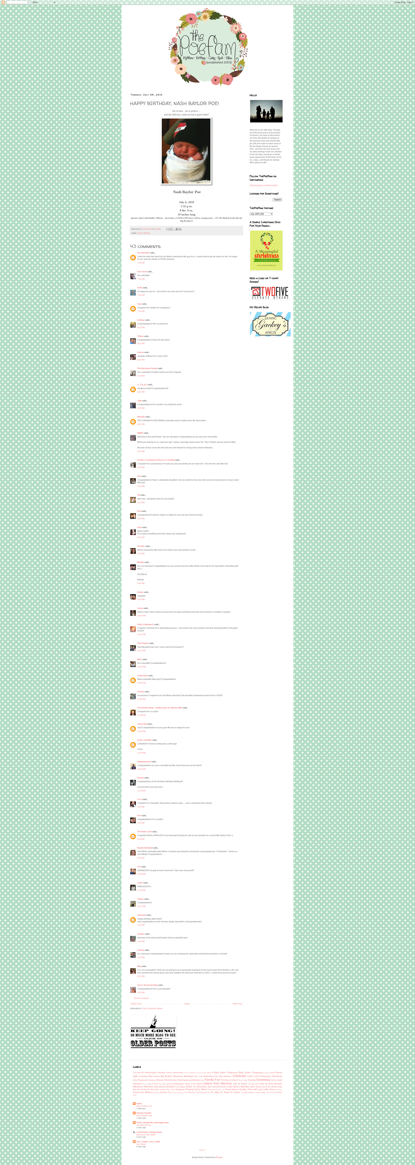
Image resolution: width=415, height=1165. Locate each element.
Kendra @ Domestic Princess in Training (156, 460)
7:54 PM (141, 295)
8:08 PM (141, 360)
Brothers (228, 1076)
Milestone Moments (143, 1086)
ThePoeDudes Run (203, 1092)
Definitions (152, 1080)
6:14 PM (141, 976)
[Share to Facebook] (177, 229)
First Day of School (229, 1080)
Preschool (211, 1089)
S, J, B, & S (142, 385)
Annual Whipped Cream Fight (195, 1073)
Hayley (140, 778)
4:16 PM (141, 941)
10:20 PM (141, 667)
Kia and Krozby (165, 1084)
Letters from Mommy (217, 1083)
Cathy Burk (142, 675)
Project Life (220, 1089)
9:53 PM (141, 599)
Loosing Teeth (253, 1084)
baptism (267, 1073)
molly (139, 288)
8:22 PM (141, 392)
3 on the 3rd (138, 1072)
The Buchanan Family (147, 368)
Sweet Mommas (178, 1092)
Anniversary (178, 1072)
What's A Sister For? (144, 1106)
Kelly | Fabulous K (145, 624)
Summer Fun (165, 1092)
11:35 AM (141, 890)
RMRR (140, 433)
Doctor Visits (176, 1080)
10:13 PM (141, 650)
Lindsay (141, 320)
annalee (141, 934)
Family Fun (212, 1079)
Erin (139, 476)
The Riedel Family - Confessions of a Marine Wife (159, 708)
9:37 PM (141, 554)
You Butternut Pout (143, 1125)
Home (187, 1004)
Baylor (272, 1073)
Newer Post (136, 1004)
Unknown (141, 915)
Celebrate (239, 1076)
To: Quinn (235, 1092)
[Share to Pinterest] (180, 229)
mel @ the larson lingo (147, 985)
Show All (202, 1150)
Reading (279, 1089)
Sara (139, 304)
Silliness (149, 1092)
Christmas (277, 1076)
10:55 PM (141, 683)
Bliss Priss (198, 1076)
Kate (139, 527)
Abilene (169, 1073)
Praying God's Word (196, 1089)
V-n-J (139, 799)
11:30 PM (141, 753)
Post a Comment (141, 998)
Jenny (140, 608)
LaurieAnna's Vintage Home (149, 1132)
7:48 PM (141, 263)
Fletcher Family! (143, 1113)
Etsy (202, 1080)
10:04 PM (141, 616)
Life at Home (240, 1083)
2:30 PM (141, 925)
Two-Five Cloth (272, 1092)
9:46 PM (141, 583)
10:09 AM (141, 874)
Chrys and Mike (144, 740)
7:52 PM (141, 279)
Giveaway (263, 1079)
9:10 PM (141, 486)
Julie (139, 401)
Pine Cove (170, 1089)
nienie (139, 1103)
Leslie (140, 883)
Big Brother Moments (172, 1076)
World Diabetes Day (144, 1115)
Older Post (237, 1004)
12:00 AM (141, 769)
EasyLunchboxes (191, 1080)
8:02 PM (141, 343)
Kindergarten (178, 1084)
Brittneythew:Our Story (214, 1076)
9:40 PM (141, 992)
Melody (140, 562)
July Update (141, 1144)
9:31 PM (141, 537)
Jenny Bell (142, 724)
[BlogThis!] (170, 229)
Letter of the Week (193, 1084)
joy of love (153, 1084)
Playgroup (180, 1089)
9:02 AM (140, 807)
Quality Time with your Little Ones (257, 1089)
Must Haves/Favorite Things (220, 1087)
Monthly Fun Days (175, 1086)
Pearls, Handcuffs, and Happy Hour (152, 1122)
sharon (140, 352)
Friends (252, 1080)
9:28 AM (140, 839)
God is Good (276, 1080)
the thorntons (143, 253)
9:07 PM (141, 467)
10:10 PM (141, 634)
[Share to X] (174, 229)
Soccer (156, 1092)
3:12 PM (141, 957)
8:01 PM (141, 327)
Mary (139, 659)
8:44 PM (141, 451)
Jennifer (141, 546)
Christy (140, 692)
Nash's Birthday (143, 233)
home (145, 1084)
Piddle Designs (160, 1089)
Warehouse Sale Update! (146, 1135)
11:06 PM (141, 699)
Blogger (219, 1157)
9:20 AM (140, 823)
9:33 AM (140, 858)
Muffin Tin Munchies (196, 1086)
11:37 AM (141, 906)
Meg (139, 966)
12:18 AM (141, 791)
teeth (193, 1092)
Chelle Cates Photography (259, 1076)
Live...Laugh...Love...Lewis (148, 1141)
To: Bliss (215, 1092)
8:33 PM (141, 408)
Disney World (163, 1080)
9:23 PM (141, 502)
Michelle (141, 417)
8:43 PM (141, 424)
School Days (138, 1092)
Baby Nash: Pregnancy (226, 1072)
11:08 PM (141, 715)
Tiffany (140, 336)
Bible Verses (154, 1076)
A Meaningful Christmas (155, 1072)
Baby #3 (210, 1073)
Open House (255, 1087)
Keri (139, 815)
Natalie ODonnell (145, 848)
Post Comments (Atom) (152, 1008)
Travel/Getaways (248, 1092)
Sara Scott (142, 272)
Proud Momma (231, 1089)
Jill (138, 495)
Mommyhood (160, 1087)
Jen (139, 867)
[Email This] (167, 229)
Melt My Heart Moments (271, 1084)
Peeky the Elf (147, 1089)
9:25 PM (141, 518)
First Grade (242, 1080)
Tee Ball (187, 1092)
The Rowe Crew (144, 832)
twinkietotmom (144, 762)
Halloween (137, 1084)
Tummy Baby (260, 1092)
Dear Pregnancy (140, 1080)
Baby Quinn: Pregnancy (251, 1072)
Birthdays (188, 1076)
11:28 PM (141, 731)
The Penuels (143, 643)
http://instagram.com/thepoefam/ (264, 185)
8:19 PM (141, 376)
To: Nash (224, 1092)
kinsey (140, 592)
